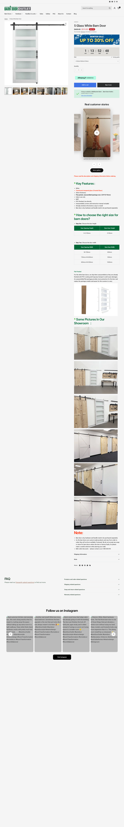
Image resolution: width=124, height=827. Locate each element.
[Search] (109, 8)
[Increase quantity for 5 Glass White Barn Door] (81, 70)
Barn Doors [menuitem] (8, 14)
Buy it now (108, 85)
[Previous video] (94, 164)
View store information (86, 95)
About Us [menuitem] (61, 14)
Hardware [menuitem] (18, 14)
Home (6, 19)
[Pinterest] (117, 1)
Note (75, 559)
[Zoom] (65, 23)
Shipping (83, 31)
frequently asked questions (25, 582)
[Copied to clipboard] (90, 565)
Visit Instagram (62, 657)
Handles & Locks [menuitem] (30, 14)
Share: (76, 565)
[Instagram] (114, 1)
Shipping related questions (72, 584)
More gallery (97, 170)
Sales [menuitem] (41, 14)
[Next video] (99, 164)
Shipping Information (80, 554)
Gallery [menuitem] (48, 14)
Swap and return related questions (74, 589)
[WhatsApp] (87, 565)
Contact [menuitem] (68, 14)
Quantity (76, 66)
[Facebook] (110, 1)
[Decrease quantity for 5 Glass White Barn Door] (75, 70)
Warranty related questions (72, 594)
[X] (112, 1)
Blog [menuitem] (75, 14)
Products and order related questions (75, 579)
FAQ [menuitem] (54, 14)
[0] (117, 8)
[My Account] (114, 8)
